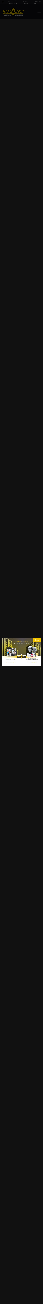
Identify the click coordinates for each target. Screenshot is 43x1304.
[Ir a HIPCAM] (12, 652)
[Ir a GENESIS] (31, 652)
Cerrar (37, 640)
